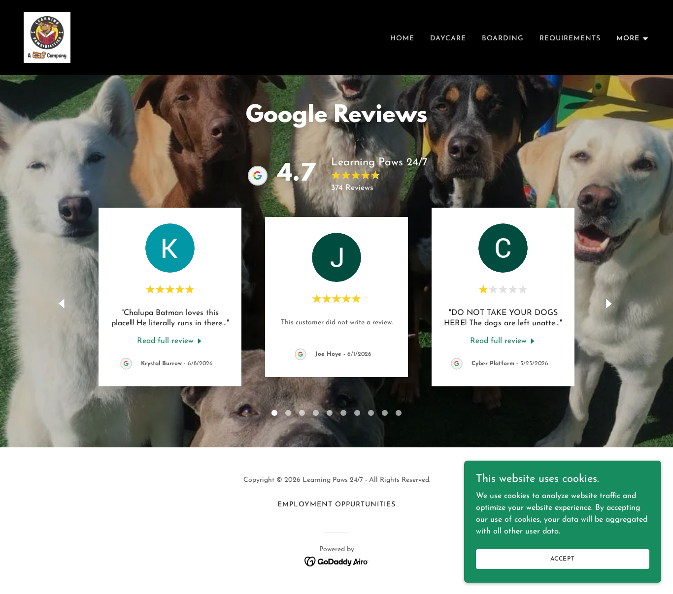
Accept (562, 559)
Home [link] (402, 38)
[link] (47, 37)
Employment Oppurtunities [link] (336, 504)
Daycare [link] (448, 38)
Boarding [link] (503, 38)
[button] (632, 39)
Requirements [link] (570, 38)
